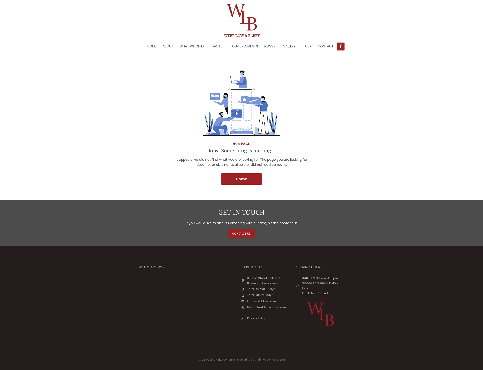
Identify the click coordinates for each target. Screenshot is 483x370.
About (168, 46)
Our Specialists (245, 46)
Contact (325, 46)
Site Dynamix (226, 359)
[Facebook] (341, 47)
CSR (308, 46)
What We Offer (192, 46)
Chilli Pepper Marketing (270, 359)
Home (151, 46)
